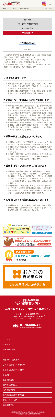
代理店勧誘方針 (24, 8)
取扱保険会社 (8, 380)
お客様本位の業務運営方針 (14, 395)
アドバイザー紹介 (10, 400)
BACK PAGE (48, 8)
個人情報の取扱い (10, 385)
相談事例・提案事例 (11, 360)
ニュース (6, 339)
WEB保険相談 (19, 414)
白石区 (25, 414)
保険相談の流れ (9, 349)
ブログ (5, 355)
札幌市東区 (30, 414)
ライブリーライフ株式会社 (27, 314)
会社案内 (14, 8)
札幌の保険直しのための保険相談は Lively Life (27, 412)
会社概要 (27, 20)
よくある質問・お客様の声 (14, 365)
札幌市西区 (37, 414)
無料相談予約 (8, 405)
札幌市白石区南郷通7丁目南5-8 (31, 316)
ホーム (7, 8)
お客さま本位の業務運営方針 (27, 24)
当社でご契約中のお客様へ (14, 370)
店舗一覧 (6, 344)
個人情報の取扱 (27, 28)
